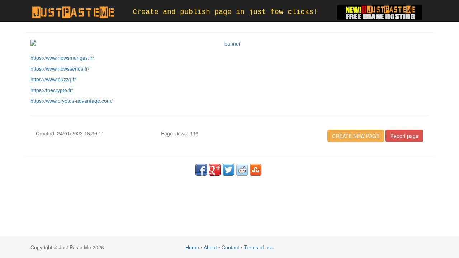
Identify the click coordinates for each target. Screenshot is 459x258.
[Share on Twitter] (228, 170)
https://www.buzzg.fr (53, 79)
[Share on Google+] (215, 170)
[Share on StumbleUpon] (255, 170)
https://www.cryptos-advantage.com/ (71, 100)
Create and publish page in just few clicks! (225, 12)
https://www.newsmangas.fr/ (62, 57)
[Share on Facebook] (201, 170)
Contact (230, 247)
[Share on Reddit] (242, 170)
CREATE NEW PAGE (355, 135)
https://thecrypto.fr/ (51, 90)
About (210, 247)
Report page (404, 135)
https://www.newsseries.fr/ (59, 68)
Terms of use (259, 247)
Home (192, 247)
